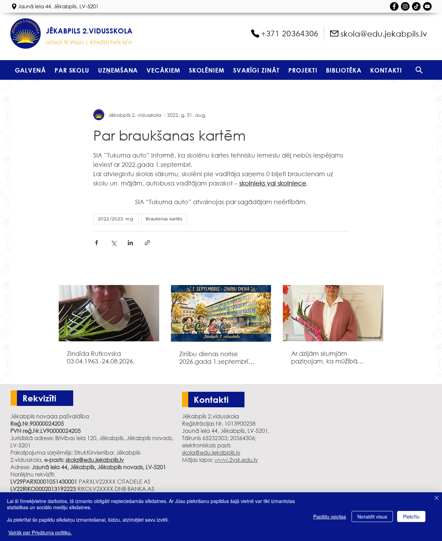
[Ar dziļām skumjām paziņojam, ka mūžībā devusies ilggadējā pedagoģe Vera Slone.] (333, 313)
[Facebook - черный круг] (394, 6)
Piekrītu (411, 516)
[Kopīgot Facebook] (96, 242)
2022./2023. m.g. (116, 218)
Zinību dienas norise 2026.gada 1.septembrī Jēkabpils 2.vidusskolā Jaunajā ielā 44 (213, 357)
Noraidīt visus (372, 516)
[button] (72, 70)
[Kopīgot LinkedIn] (130, 242)
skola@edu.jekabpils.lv (95, 459)
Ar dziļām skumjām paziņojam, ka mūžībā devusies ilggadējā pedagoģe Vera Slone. (326, 357)
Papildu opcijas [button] (329, 516)
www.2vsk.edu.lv (236, 459)
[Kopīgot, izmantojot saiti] (147, 242)
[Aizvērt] (436, 498)
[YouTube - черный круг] (427, 6)
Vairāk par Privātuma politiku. (40, 532)
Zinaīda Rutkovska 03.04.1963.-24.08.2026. (101, 357)
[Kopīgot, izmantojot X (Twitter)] (113, 242)
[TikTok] (416, 6)
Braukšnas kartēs (164, 218)
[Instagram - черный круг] (405, 6)
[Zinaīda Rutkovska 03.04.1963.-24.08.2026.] (109, 313)
